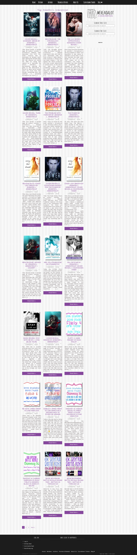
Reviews (40, 2)
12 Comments (74, 344)
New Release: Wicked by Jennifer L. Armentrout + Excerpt (31, 265)
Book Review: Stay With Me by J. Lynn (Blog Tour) (31, 340)
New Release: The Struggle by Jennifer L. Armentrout (52, 41)
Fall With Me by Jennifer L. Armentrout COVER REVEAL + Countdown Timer (74, 266)
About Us (76, 2)
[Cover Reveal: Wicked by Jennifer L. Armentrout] (52, 323)
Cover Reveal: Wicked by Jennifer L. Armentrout (52, 340)
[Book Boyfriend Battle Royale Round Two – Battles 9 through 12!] (74, 464)
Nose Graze (112, 554)
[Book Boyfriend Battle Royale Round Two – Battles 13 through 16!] (52, 464)
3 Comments (75, 272)
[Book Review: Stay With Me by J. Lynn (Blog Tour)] (31, 323)
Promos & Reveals (63, 2)
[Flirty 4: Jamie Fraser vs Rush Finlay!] (74, 323)
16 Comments (53, 119)
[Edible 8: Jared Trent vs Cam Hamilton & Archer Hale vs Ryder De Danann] (52, 394)
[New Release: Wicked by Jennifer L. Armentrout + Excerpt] (31, 248)
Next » (33, 527)
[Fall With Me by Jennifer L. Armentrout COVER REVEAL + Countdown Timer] (74, 248)
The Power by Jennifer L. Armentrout (74, 115)
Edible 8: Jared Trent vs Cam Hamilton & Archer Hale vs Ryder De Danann (53, 411)
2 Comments (74, 193)
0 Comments (53, 47)
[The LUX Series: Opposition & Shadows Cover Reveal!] (74, 24)
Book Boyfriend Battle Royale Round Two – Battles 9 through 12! (74, 481)
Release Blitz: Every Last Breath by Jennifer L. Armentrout (32, 186)
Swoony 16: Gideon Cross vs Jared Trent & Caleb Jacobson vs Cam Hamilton (74, 412)
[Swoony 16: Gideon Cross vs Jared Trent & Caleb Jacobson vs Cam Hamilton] (74, 394)
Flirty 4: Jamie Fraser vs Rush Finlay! (74, 340)
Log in (26, 541)
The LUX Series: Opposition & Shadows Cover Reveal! (74, 41)
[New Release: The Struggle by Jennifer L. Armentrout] (52, 24)
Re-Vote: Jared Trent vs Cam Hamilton (31, 409)
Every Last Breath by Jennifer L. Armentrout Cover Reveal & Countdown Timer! (74, 187)
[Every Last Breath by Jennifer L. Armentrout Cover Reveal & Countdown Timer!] (74, 169)
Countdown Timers (89, 2)
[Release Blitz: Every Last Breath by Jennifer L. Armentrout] (31, 169)
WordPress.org (28, 548)
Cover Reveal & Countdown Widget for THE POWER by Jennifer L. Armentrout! (52, 187)
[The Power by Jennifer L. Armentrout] (74, 98)
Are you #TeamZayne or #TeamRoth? (53, 263)
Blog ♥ (100, 2)
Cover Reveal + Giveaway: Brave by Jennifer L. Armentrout (31, 41)
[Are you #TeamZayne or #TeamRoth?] (52, 248)
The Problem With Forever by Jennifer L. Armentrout (53, 115)
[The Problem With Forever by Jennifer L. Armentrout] (52, 98)
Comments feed (29, 546)
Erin (35, 47)
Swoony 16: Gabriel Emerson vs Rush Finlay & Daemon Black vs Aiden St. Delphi (31, 482)
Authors (50, 2)
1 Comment (53, 416)
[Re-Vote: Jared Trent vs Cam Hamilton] (31, 394)
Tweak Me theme (104, 554)
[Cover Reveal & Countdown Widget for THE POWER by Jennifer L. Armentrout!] (52, 169)
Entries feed (27, 544)
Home (34, 2)
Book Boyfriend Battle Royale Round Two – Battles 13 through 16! (52, 481)
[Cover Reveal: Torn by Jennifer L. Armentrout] (31, 98)
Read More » (31, 79)
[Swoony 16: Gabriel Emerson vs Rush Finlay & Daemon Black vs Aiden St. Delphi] (31, 464)
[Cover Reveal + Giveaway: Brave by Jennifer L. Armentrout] (31, 24)
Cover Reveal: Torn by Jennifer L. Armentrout (31, 115)
